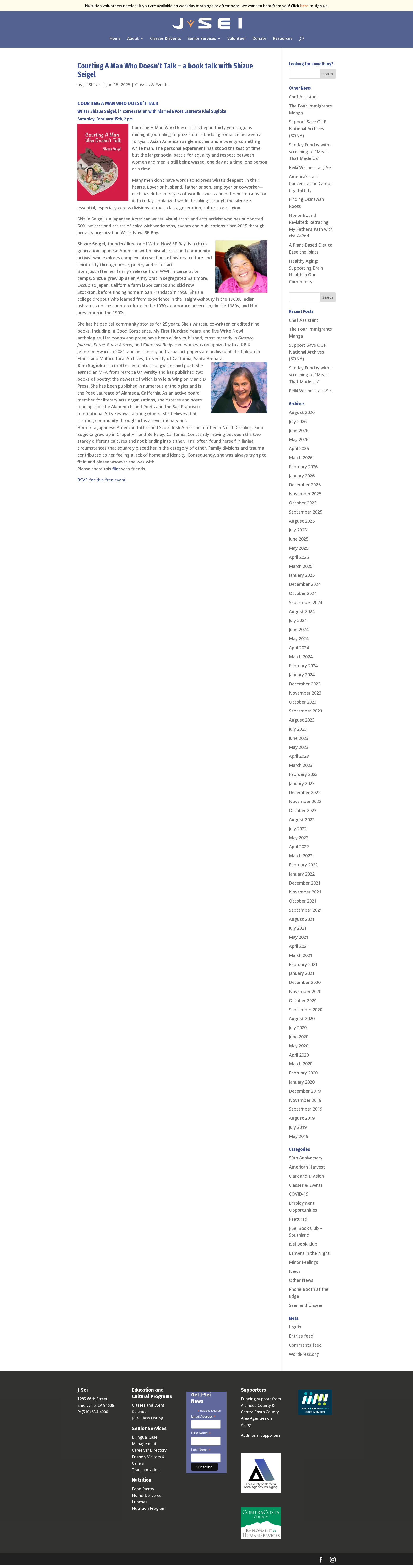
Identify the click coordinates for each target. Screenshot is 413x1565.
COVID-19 (298, 1194)
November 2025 (305, 494)
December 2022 (305, 792)
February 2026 (303, 466)
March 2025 (300, 566)
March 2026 (300, 457)
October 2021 (302, 901)
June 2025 (298, 539)
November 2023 (305, 693)
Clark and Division (306, 1176)
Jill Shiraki (92, 84)
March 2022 (300, 856)
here (304, 5)
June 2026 (298, 430)
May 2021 (298, 937)
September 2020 (305, 1009)
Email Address (203, 1416)
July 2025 (298, 530)
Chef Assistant (303, 97)
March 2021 (300, 955)
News (294, 1271)
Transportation (146, 1469)
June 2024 (298, 629)
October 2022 (302, 810)
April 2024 (299, 647)
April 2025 (299, 557)
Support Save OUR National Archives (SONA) (307, 128)
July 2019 (298, 1127)
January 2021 (302, 973)
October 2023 (302, 702)
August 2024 (302, 611)
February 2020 (303, 1073)
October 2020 (302, 1000)
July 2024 (298, 620)
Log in (295, 1327)
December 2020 (305, 982)
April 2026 (299, 448)
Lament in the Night (309, 1253)
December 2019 (305, 1091)
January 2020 (302, 1082)
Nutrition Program (149, 1508)
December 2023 (305, 684)
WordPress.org (304, 1354)
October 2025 (302, 503)
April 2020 (299, 1055)
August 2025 (302, 521)
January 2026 (302, 476)
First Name (201, 1433)
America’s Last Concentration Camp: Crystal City (310, 183)
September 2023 (305, 711)
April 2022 (299, 846)
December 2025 (305, 484)
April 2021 (299, 946)
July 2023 (298, 729)
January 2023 (302, 783)
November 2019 (305, 1100)
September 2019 (305, 1109)
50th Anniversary (305, 1158)
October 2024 (302, 593)
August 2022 (302, 819)
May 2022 (298, 838)
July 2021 (298, 928)
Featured (298, 1219)
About (133, 39)
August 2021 (302, 919)
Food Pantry (143, 1489)
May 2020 (298, 1046)
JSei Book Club (303, 1244)
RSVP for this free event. (102, 480)
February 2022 (303, 865)
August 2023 (302, 720)
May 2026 (298, 439)
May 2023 (298, 747)
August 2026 (302, 412)
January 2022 (302, 874)
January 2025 (302, 575)
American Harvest (307, 1167)
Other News (301, 1280)
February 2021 (303, 964)
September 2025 (305, 512)
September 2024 (305, 602)
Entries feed (301, 1336)
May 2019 (298, 1136)
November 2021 (305, 892)
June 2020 (298, 1037)
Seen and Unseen (306, 1305)
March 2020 (300, 1064)
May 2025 (298, 548)
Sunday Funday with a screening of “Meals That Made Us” (311, 151)
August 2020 (302, 1018)
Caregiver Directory (149, 1450)
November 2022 (305, 801)
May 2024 (298, 638)
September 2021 (305, 910)
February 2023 (303, 774)
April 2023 (299, 756)
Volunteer (236, 39)
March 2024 (300, 657)
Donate (259, 39)
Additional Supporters (260, 1435)
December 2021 (305, 883)
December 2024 (305, 584)
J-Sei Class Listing (147, 1418)
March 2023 (300, 765)
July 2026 (298, 421)
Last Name (201, 1450)
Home (115, 39)
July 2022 (298, 828)
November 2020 (305, 991)
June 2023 (298, 738)
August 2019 (302, 1118)
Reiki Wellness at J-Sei (310, 167)
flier (116, 469)
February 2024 (303, 665)
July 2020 (298, 1027)
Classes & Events (165, 39)
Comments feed (305, 1345)
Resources (282, 39)
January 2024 (302, 675)
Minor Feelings (303, 1262)
